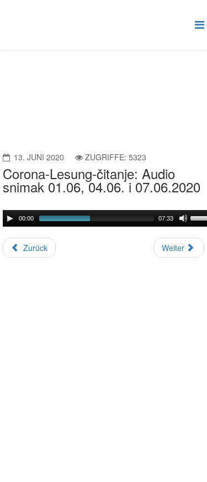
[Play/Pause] (10, 218)
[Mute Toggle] (183, 218)
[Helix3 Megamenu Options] (199, 24)
